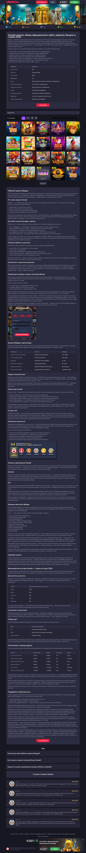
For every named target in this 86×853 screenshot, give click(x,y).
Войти (52, 2)
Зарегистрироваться (42, 2)
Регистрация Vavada (43, 740)
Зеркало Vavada (43, 105)
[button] (1, 14)
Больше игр (43, 183)
